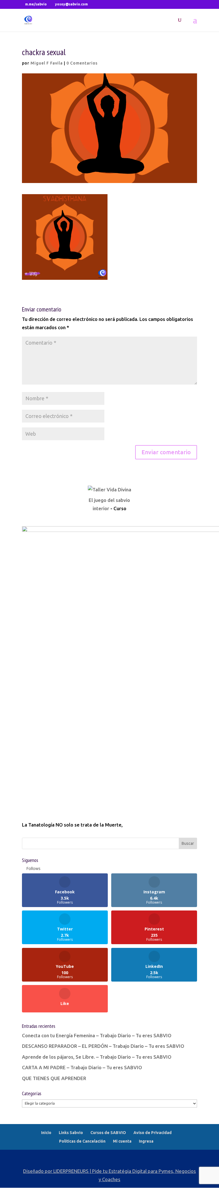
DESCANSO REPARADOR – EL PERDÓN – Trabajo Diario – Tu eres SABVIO (103, 1046)
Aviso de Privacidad (152, 1132)
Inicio (46, 1132)
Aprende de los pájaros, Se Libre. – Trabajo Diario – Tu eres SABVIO (96, 1057)
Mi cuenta (122, 1141)
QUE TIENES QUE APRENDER (54, 1078)
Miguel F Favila (47, 63)
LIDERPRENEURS (70, 1171)
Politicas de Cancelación (82, 1141)
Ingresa (146, 1141)
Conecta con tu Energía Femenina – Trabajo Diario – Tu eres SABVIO (96, 1035)
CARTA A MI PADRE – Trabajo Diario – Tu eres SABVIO (82, 1067)
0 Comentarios (82, 63)
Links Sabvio (71, 1132)
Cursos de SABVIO (108, 1132)
